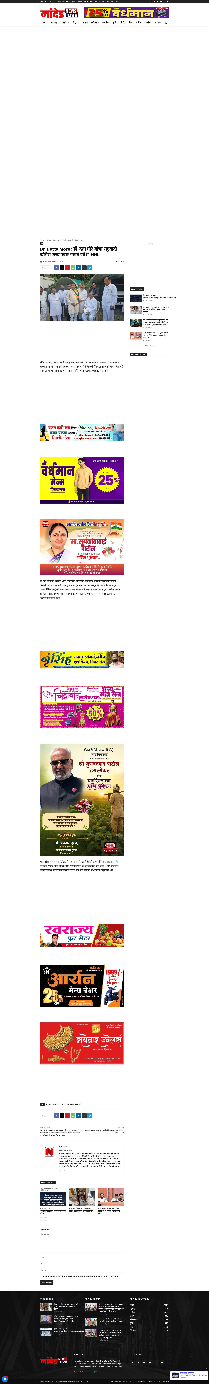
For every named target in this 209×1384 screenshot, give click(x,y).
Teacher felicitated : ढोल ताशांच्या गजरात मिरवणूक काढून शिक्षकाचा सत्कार (111, 1320)
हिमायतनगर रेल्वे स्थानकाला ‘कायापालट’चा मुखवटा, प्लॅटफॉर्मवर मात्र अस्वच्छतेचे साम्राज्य (81, 1209)
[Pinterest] (67, 267)
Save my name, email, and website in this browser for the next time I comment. (81, 1276)
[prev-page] (41, 1219)
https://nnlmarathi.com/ (66, 1150)
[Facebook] (150, 1)
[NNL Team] (41, 261)
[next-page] (45, 1219)
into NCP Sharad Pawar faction (71, 1104)
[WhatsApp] (73, 267)
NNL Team (48, 262)
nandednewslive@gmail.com (93, 1371)
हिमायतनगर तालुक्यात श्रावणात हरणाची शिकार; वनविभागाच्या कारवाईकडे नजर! (53, 1211)
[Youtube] (167, 1)
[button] (166, 23)
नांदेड (46, 240)
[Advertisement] (104, 44)
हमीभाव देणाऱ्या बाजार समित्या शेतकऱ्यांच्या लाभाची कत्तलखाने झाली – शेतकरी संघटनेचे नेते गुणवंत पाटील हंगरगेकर (66, 1319)
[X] (164, 1)
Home (42, 240)
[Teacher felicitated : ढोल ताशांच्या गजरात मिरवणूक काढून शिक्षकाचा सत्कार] (91, 1322)
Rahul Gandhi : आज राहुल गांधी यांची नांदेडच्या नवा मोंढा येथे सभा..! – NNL (104, 1131)
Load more (148, 345)
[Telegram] (161, 1)
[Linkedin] (157, 1)
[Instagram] (154, 1)
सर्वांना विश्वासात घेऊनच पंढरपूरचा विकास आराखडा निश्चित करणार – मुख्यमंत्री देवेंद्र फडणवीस (109, 1211)
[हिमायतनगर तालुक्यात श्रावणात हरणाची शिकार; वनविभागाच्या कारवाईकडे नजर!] (53, 1197)
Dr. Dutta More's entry (52, 1104)
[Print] (84, 267)
